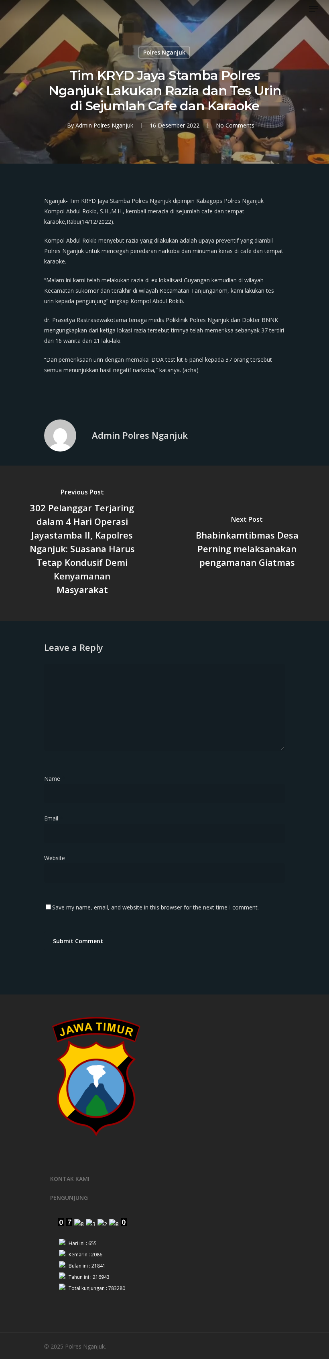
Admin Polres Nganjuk (104, 125)
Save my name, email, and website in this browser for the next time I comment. (155, 907)
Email (53, 818)
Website (54, 858)
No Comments (235, 125)
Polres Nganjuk (164, 52)
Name (54, 778)
